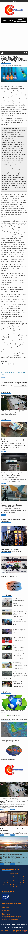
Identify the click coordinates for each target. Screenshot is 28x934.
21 (17, 884)
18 (7, 884)
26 (10, 886)
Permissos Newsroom (17, 65)
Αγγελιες (2, 809)
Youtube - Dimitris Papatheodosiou (11, 918)
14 (17, 882)
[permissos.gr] (2, 53)
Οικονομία (3, 377)
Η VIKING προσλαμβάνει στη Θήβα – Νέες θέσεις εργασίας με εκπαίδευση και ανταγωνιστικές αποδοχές (13, 413)
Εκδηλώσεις (12, 809)
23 (23, 884)
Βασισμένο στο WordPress (8, 930)
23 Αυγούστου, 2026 (6, 438)
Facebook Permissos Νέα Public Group (11, 916)
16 (23, 882)
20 (13, 884)
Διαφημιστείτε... (6, 910)
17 (4, 884)
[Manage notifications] (25, 931)
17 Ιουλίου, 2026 (4, 798)
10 (4, 882)
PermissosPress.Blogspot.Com (10, 919)
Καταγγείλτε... (6, 907)
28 (17, 886)
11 (7, 882)
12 (10, 882)
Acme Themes (16, 931)
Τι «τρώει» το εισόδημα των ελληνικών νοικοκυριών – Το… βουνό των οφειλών (7, 384)
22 (20, 884)
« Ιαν (3, 887)
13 (13, 882)
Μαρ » (7, 887)
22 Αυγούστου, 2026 (6, 472)
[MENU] (27, 53)
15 (20, 882)
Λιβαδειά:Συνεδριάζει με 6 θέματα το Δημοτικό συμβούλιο (21, 384)
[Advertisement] (14, 38)
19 (10, 884)
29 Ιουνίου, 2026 (4, 852)
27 (13, 886)
